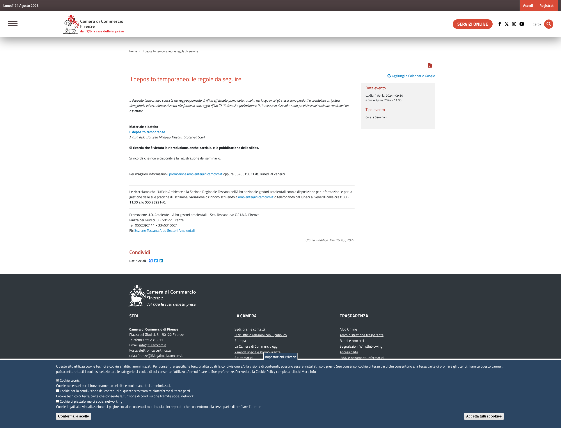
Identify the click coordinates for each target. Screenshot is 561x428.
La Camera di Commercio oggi (256, 346)
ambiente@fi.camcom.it (255, 197)
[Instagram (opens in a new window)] (514, 24)
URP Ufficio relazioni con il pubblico (260, 335)
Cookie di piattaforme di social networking (91, 401)
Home (133, 51)
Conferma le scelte (73, 416)
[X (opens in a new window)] (507, 24)
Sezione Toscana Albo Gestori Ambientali (164, 230)
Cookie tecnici (70, 380)
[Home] (93, 24)
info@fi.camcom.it (152, 345)
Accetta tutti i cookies (484, 416)
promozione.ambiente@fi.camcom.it (195, 174)
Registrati (547, 5)
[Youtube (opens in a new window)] (522, 24)
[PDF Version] (430, 65)
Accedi (528, 5)
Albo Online (348, 329)
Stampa (240, 340)
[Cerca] (548, 24)
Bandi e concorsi (352, 340)
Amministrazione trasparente (361, 335)
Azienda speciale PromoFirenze (257, 352)
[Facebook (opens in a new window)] (500, 24)
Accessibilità (349, 352)
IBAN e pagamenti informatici (362, 357)
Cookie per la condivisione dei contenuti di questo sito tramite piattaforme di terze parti (125, 390)
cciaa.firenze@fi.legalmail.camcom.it (156, 355)
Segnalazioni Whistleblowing (361, 346)
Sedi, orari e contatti (249, 329)
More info (309, 371)
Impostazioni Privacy (280, 356)
